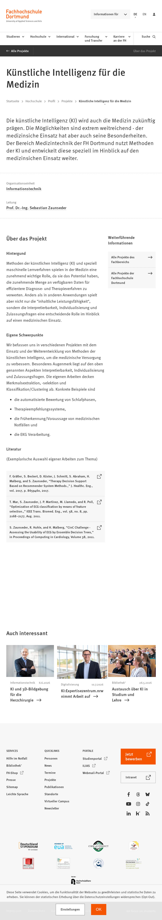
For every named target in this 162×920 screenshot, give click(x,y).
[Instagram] (138, 804)
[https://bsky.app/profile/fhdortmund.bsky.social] (147, 794)
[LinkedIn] (128, 813)
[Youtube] (128, 804)
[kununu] (138, 813)
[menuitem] (15, 36)
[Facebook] (128, 794)
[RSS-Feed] (147, 813)
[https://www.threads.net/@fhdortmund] (138, 794)
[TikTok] (147, 804)
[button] (132, 240)
